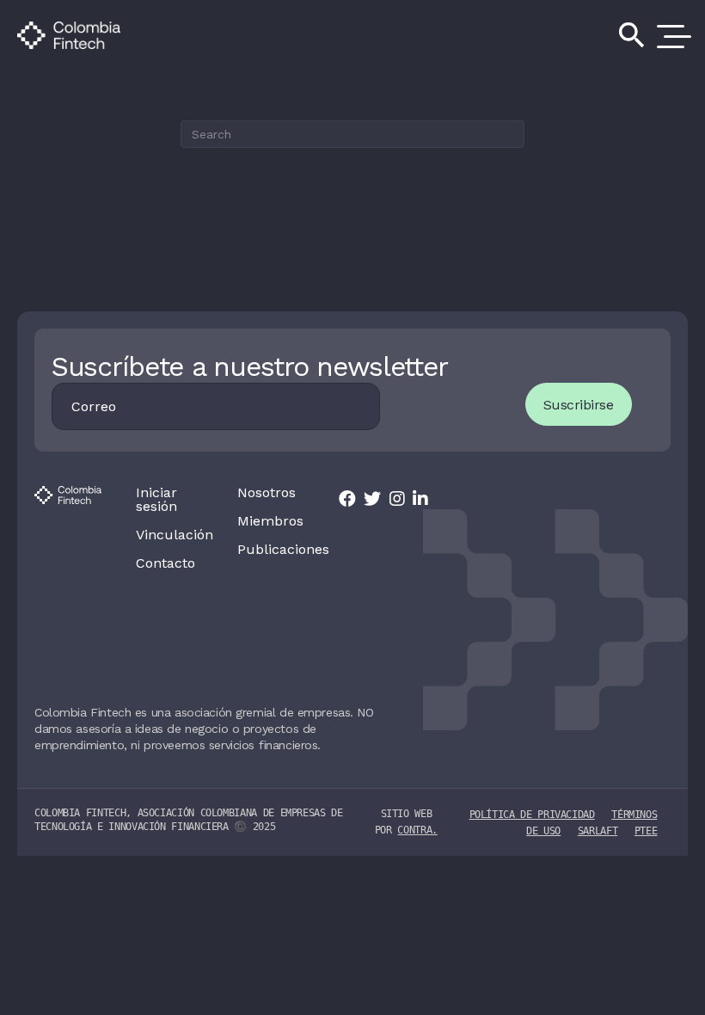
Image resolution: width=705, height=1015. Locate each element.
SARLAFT (597, 831)
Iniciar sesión (156, 500)
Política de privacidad (532, 815)
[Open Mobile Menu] (670, 35)
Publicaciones (270, 550)
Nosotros (266, 493)
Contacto (165, 563)
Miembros (270, 521)
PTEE (646, 831)
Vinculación (169, 535)
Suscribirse (578, 405)
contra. (417, 830)
